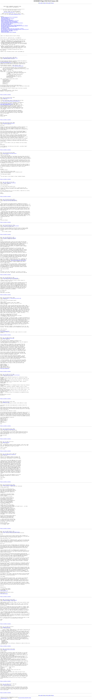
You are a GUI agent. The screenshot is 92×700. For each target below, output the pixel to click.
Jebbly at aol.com (6, 442)
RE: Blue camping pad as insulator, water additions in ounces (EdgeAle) (14, 25)
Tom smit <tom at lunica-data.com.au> (9, 153)
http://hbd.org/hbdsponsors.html (15, 14)
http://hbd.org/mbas (4, 593)
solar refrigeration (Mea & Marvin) (7, 18)
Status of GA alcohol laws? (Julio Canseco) (9, 21)
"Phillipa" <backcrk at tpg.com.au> (9, 182)
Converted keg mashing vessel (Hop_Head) (8, 32)
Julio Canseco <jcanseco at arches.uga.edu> (11, 225)
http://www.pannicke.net (4, 331)
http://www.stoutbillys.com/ (5, 104)
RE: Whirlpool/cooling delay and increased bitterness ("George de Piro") (15, 29)
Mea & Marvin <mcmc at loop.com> (9, 123)
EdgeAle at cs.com (6, 402)
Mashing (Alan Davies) (5, 31)
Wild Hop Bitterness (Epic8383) (7, 30)
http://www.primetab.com (4, 368)
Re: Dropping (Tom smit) (5, 19)
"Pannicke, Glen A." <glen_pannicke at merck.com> (12, 298)
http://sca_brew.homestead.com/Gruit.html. (18, 260)
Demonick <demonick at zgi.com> (8, 338)
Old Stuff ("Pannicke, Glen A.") (7, 23)
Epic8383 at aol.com (6, 627)
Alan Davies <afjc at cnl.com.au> (9, 649)
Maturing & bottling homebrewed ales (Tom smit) (10, 20)
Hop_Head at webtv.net (7, 684)
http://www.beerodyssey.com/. (5, 62)
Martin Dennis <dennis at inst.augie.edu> (10, 278)
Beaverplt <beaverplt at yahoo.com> (9, 454)
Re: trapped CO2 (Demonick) (6, 24)
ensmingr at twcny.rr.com (7, 98)
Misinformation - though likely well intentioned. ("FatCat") (12, 28)
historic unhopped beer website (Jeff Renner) (9, 22)
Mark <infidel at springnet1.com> (9, 429)
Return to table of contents (5, 94)
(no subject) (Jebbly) (5, 27)
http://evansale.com (4, 590)
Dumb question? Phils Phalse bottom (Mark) (9, 26)
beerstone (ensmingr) (5, 17)
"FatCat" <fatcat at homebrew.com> (9, 485)
